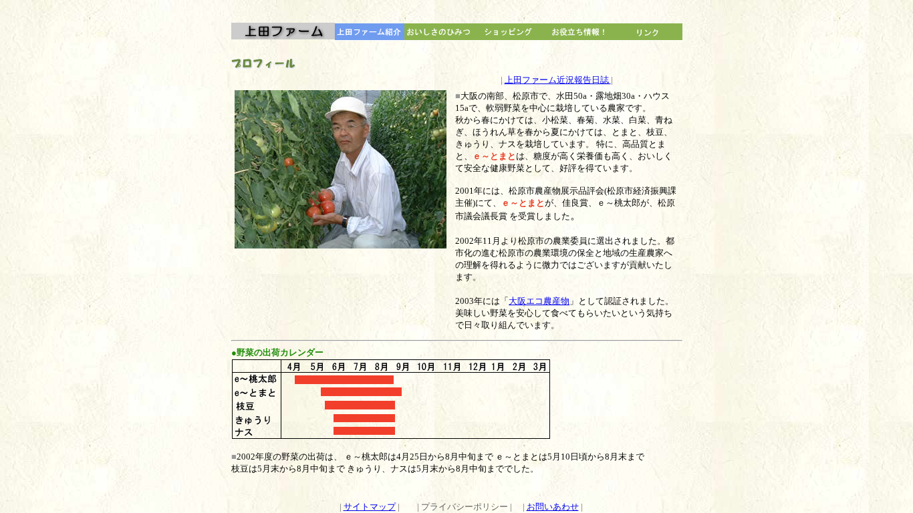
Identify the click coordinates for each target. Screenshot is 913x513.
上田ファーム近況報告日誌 (558, 80)
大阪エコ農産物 (539, 301)
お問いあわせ (553, 507)
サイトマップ (370, 507)
